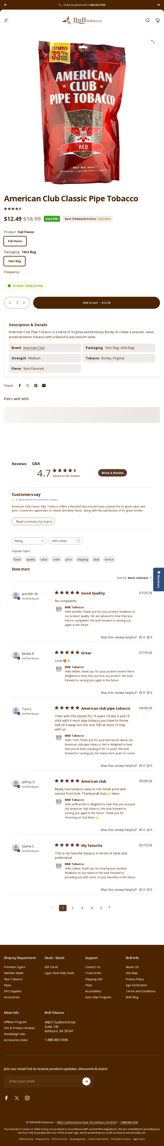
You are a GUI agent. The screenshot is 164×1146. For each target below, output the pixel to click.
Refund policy (26, 1139)
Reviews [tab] (19, 463)
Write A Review (112, 473)
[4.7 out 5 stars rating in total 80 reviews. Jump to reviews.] (13, 208)
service (109, 559)
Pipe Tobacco (13, 979)
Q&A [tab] (36, 463)
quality (31, 559)
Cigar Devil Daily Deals (59, 973)
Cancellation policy (120, 1139)
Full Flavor (15, 241)
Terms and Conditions (140, 991)
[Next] (158, 5)
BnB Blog (132, 997)
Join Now (105, 219)
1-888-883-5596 (56, 1040)
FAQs (88, 985)
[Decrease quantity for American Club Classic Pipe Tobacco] (9, 302)
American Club (34, 348)
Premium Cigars (14, 967)
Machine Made (13, 973)
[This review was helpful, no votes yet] (140, 637)
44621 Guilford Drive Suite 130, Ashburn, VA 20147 (87, 1122)
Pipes (7, 985)
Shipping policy (77, 1139)
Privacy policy (42, 1139)
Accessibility (93, 991)
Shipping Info (94, 979)
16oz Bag (14, 261)
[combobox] (29, 540)
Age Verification (136, 985)
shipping (82, 559)
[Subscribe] (86, 1081)
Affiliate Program (15, 1022)
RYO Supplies (12, 991)
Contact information (98, 1139)
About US (132, 967)
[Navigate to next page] (111, 907)
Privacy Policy (135, 979)
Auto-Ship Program (98, 997)
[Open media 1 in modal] (153, 42)
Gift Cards (51, 967)
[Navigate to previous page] (53, 907)
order (56, 559)
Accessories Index (16, 1040)
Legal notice (139, 1139)
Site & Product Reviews (19, 1028)
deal (96, 559)
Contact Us (92, 967)
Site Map (132, 973)
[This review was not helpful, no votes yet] (148, 637)
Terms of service (59, 1139)
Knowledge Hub (14, 1034)
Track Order (93, 973)
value (44, 559)
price (69, 559)
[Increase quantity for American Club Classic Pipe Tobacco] (24, 302)
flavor (17, 559)
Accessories (12, 997)
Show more (21, 569)
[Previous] (5, 5)
